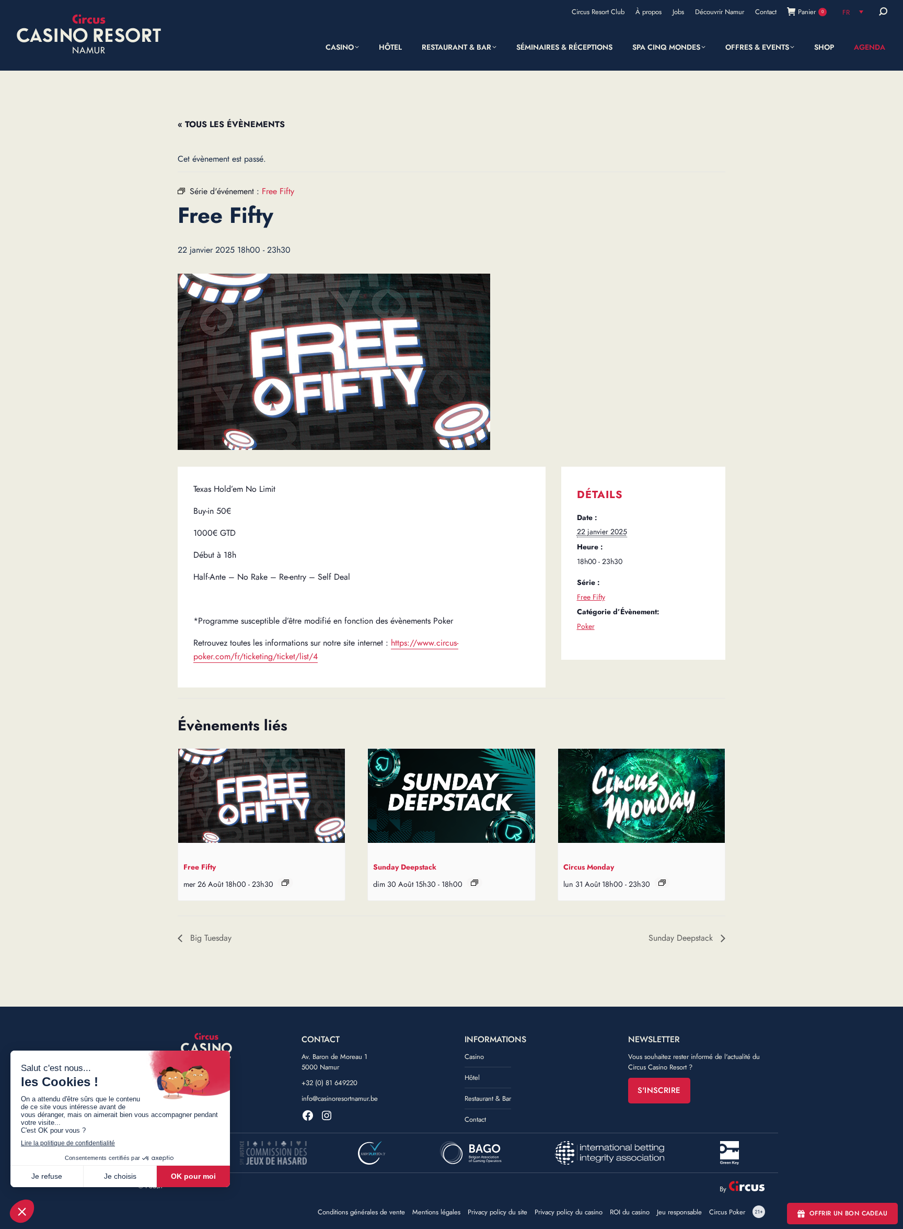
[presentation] (261, 798)
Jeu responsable (679, 1212)
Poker (586, 626)
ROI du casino (630, 1212)
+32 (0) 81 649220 (329, 1083)
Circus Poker (727, 1212)
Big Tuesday (209, 938)
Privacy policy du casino (569, 1212)
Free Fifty (591, 597)
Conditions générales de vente (361, 1212)
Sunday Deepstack (404, 867)
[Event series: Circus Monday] (662, 883)
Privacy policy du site (497, 1212)
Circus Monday (588, 867)
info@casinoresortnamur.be (340, 1098)
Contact (475, 1119)
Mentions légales (436, 1212)
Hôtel (472, 1078)
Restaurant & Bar (488, 1098)
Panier (811, 12)
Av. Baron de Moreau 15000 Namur (334, 1062)
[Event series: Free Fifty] (285, 883)
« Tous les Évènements (231, 124)
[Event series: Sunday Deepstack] (474, 883)
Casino (474, 1057)
